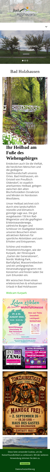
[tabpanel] (25, 47)
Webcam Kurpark (16, 293)
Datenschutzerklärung (25, 469)
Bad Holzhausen (25, 46)
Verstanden (25, 464)
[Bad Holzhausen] (25, 11)
